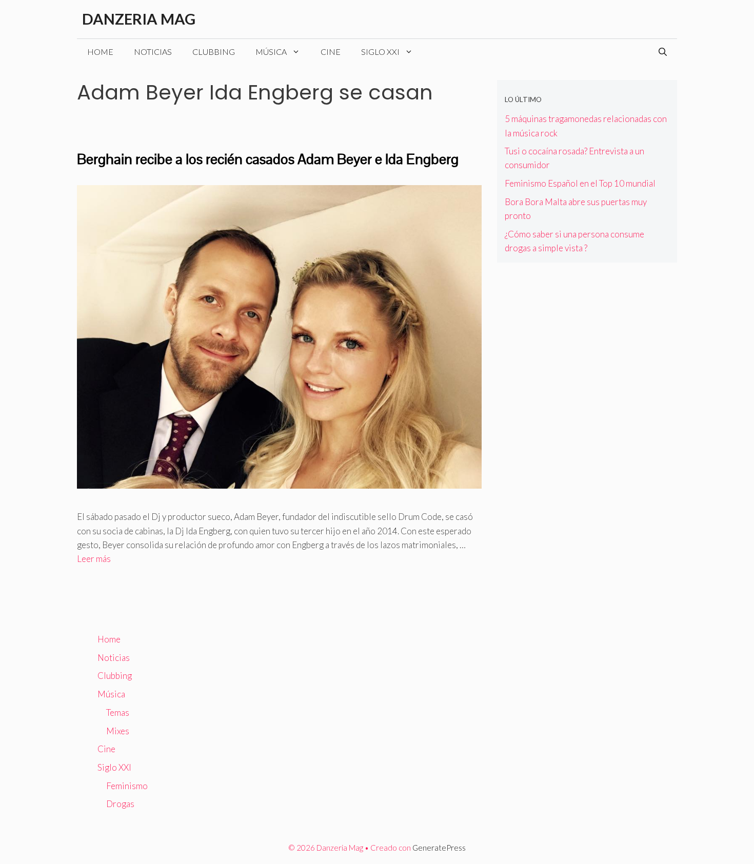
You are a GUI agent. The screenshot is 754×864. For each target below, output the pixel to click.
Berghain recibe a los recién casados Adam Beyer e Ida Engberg (268, 159)
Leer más (94, 558)
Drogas (120, 803)
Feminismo (127, 785)
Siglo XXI (380, 51)
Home (100, 51)
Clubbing (213, 51)
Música (271, 51)
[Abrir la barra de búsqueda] (662, 52)
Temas (117, 712)
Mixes (117, 731)
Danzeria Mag (138, 19)
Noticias (153, 51)
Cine (331, 51)
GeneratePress (439, 847)
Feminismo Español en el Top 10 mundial (580, 183)
